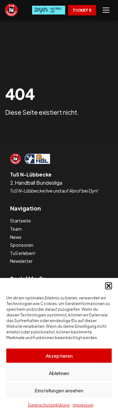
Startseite (20, 220)
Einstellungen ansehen (59, 390)
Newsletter (21, 261)
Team (16, 229)
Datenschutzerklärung (49, 405)
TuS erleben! (22, 253)
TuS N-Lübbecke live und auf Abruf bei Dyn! (54, 191)
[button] (108, 286)
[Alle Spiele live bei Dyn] (48, 10)
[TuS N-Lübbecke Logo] (11, 10)
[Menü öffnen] (106, 10)
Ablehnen (59, 373)
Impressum (83, 405)
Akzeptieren (59, 356)
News (15, 237)
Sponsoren (21, 245)
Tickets (82, 10)
